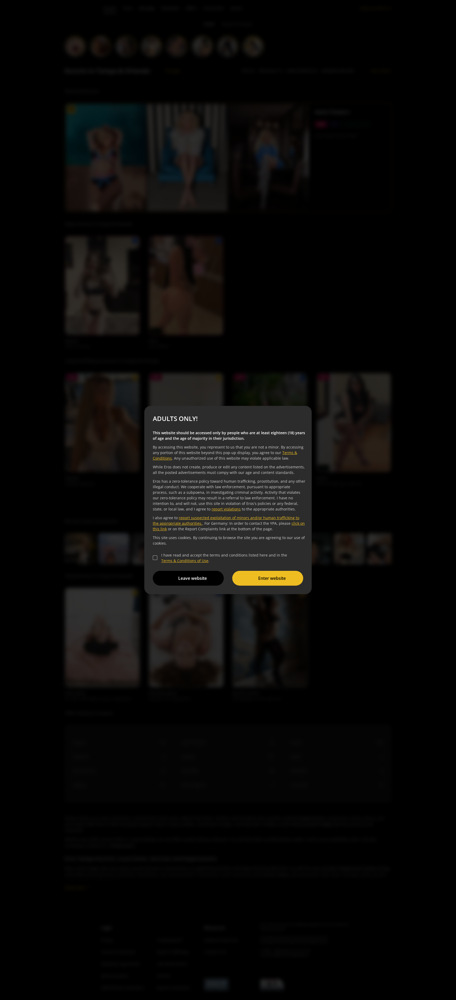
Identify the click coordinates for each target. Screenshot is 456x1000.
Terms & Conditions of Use (184, 560)
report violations (226, 509)
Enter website (272, 578)
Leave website (192, 578)
